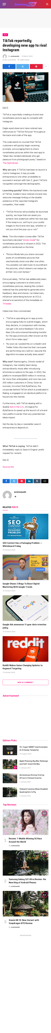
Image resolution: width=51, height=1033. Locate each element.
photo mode (29, 240)
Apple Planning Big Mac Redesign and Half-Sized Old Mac (33, 762)
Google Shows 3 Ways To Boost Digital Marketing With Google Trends (21, 585)
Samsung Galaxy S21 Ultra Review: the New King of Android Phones (27, 880)
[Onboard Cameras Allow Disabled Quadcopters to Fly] (10, 792)
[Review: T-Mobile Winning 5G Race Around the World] (25, 822)
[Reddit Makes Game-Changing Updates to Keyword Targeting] (25, 649)
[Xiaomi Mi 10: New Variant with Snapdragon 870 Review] (25, 903)
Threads (7, 303)
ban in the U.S (17, 407)
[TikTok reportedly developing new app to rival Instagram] (25, 87)
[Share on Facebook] (9, 66)
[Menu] (4, 4)
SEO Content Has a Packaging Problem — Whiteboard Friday (22, 544)
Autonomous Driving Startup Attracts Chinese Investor (31, 776)
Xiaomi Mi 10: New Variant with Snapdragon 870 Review (24, 921)
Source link (8, 467)
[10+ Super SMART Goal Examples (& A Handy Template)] (10, 750)
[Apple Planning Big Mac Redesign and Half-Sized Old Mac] (10, 764)
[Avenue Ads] (25, 4)
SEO (5, 35)
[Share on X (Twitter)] (22, 66)
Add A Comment (25, 682)
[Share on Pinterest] (36, 66)
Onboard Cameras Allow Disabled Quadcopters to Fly (33, 790)
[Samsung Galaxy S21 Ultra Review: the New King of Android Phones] (25, 863)
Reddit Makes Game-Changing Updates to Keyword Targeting (22, 667)
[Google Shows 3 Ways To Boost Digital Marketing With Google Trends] (25, 567)
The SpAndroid (10, 163)
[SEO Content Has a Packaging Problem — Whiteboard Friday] (25, 526)
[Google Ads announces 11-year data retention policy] (25, 608)
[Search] (47, 4)
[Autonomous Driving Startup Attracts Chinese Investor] (10, 778)
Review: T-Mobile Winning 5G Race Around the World (25, 840)
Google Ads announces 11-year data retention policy (24, 626)
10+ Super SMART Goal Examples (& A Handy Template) (33, 748)
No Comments (10, 60)
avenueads (15, 56)
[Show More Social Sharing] (45, 66)
